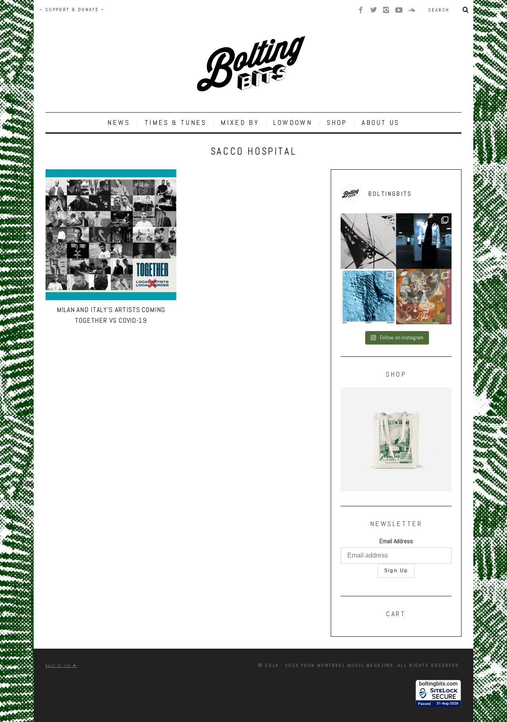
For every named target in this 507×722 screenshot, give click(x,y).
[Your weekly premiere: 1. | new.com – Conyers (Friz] (368, 296)
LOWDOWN (292, 122)
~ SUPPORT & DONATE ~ (72, 9)
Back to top (59, 666)
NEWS (118, 122)
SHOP (337, 122)
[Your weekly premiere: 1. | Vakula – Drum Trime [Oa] (424, 296)
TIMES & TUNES (176, 122)
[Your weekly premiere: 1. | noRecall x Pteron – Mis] (368, 241)
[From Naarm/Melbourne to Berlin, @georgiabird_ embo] (424, 241)
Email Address (396, 541)
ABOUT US (381, 122)
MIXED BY (240, 122)
